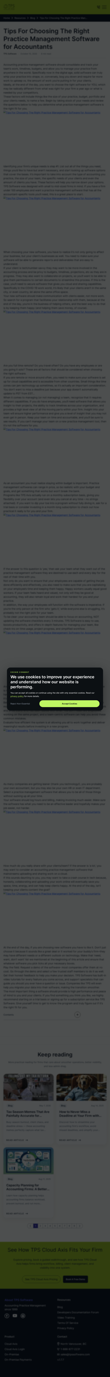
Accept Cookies (69, 703)
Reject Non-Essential (20, 703)
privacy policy (17, 696)
